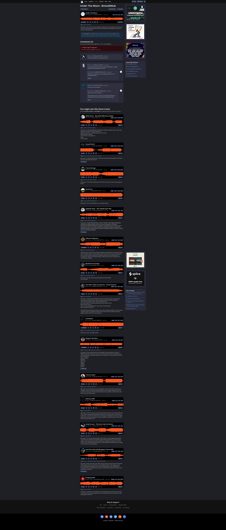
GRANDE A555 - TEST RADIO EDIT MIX (98, 209)
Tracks (96, 1)
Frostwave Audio (137, 68)
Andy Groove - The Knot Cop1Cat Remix (99, 424)
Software (101, 1)
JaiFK (88, 265)
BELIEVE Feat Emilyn (93, 264)
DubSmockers (90, 240)
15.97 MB (89, 179)
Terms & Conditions (101, 507)
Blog (106, 1)
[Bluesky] (111, 516)
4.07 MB (88, 24)
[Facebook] (102, 516)
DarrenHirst (89, 169)
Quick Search (112, 9)
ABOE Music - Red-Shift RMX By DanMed (99, 116)
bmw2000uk (89, 14)
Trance (84, 24)
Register (93, 49)
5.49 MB (88, 410)
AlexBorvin (89, 146)
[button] (145, 1)
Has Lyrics (94, 156)
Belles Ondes (135, 71)
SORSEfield (89, 340)
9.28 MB (88, 275)
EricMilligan (89, 376)
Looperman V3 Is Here (132, 296)
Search (121, 9)
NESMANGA (89, 210)
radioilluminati (90, 479)
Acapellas (91, 1)
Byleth (88, 400)
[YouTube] (106, 516)
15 (122, 169)
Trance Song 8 (90, 375)
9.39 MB (88, 200)
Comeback (89, 318)
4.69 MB (88, 220)
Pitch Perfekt (130, 66)
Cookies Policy (118, 507)
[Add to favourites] (92, 22)
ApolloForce (89, 451)
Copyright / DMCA (122, 505)
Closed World (90, 144)
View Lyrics (84, 161)
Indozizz (91, 56)
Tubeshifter (129, 68)
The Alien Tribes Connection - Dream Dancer (101, 285)
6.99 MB (88, 250)
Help (110, 1)
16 (122, 145)
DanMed (89, 117)
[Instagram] (124, 516)
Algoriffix (137, 66)
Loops (85, 1)
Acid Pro (97, 330)
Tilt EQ (128, 64)
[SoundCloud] (120, 516)
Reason (93, 250)
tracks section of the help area (113, 36)
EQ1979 (129, 71)
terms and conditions (98, 36)
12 (122, 240)
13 (122, 117)
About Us (105, 505)
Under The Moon (91, 13)
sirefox (88, 190)
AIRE (128, 73)
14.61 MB (89, 156)
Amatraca (89, 189)
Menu (84, 9)
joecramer (89, 286)
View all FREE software (132, 76)
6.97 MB (88, 436)
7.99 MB (88, 489)
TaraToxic (91, 65)
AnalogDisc (89, 426)
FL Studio (93, 127)
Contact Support (113, 505)
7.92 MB (88, 127)
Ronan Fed (133, 73)
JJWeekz (90, 85)
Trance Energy (91, 168)
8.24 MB (88, 296)
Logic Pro (94, 386)
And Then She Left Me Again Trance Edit (99, 449)
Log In (88, 49)
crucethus (89, 320)
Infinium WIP (90, 399)
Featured (93, 330)
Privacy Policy (110, 507)
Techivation (134, 64)
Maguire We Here (92, 338)
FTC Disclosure (126, 507)
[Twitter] (115, 516)
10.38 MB (89, 386)
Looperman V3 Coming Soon (133, 298)
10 (122, 190)
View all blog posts (131, 308)
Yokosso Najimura (92, 238)
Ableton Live (94, 200)
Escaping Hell (90, 477)
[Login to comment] (95, 22)
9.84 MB (88, 330)
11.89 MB (89, 461)
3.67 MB (88, 350)
